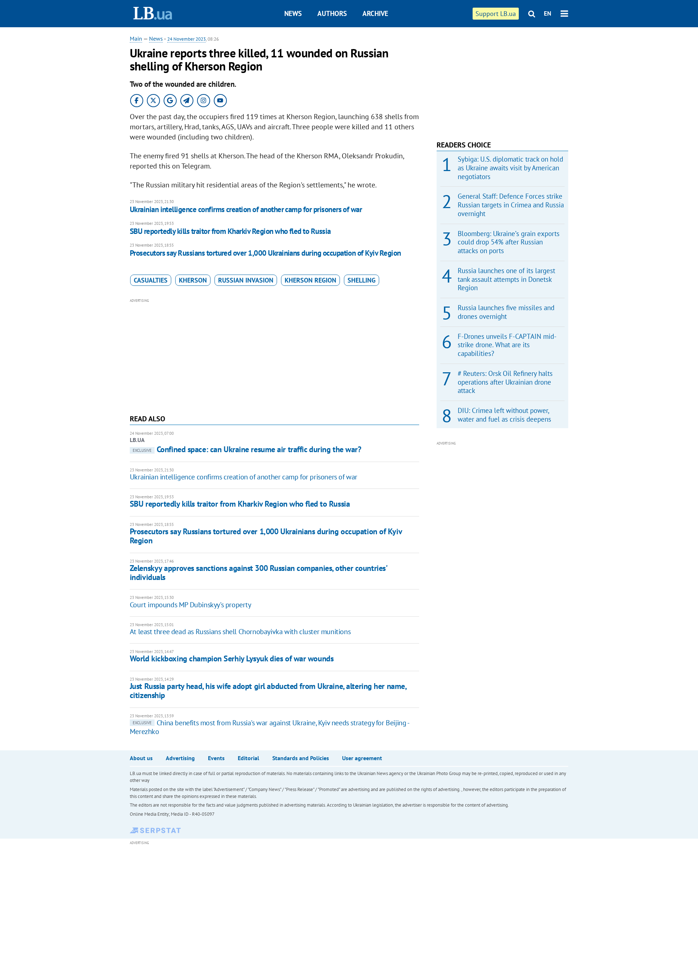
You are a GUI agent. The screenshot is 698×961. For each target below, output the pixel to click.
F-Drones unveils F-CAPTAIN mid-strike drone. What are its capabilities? (507, 345)
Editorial (248, 758)
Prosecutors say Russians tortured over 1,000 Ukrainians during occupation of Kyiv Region (265, 253)
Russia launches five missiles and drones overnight (506, 312)
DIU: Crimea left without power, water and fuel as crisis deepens (504, 414)
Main (136, 38)
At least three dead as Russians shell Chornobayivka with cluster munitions (240, 631)
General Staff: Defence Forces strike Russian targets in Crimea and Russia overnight (511, 205)
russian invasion (245, 280)
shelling (362, 280)
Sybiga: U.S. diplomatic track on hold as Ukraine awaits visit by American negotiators (510, 168)
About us (141, 758)
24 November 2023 (186, 39)
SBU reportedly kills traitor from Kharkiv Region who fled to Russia (230, 231)
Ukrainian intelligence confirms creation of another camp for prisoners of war (246, 209)
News (293, 13)
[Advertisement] (274, 355)
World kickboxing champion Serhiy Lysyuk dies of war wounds (231, 658)
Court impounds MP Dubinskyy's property (190, 604)
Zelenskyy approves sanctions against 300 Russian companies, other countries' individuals (258, 572)
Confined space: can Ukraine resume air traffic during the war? (247, 449)
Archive (375, 13)
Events (216, 758)
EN (547, 13)
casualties (151, 280)
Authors (332, 13)
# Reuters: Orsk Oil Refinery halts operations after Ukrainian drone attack (505, 382)
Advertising (180, 758)
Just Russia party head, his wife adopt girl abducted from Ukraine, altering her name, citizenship (268, 690)
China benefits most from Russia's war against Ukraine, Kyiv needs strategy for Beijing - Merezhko (269, 727)
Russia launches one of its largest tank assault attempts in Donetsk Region (506, 279)
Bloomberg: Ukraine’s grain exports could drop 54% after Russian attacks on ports (508, 242)
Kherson (193, 280)
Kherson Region (310, 280)
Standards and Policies (300, 758)
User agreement (362, 758)
